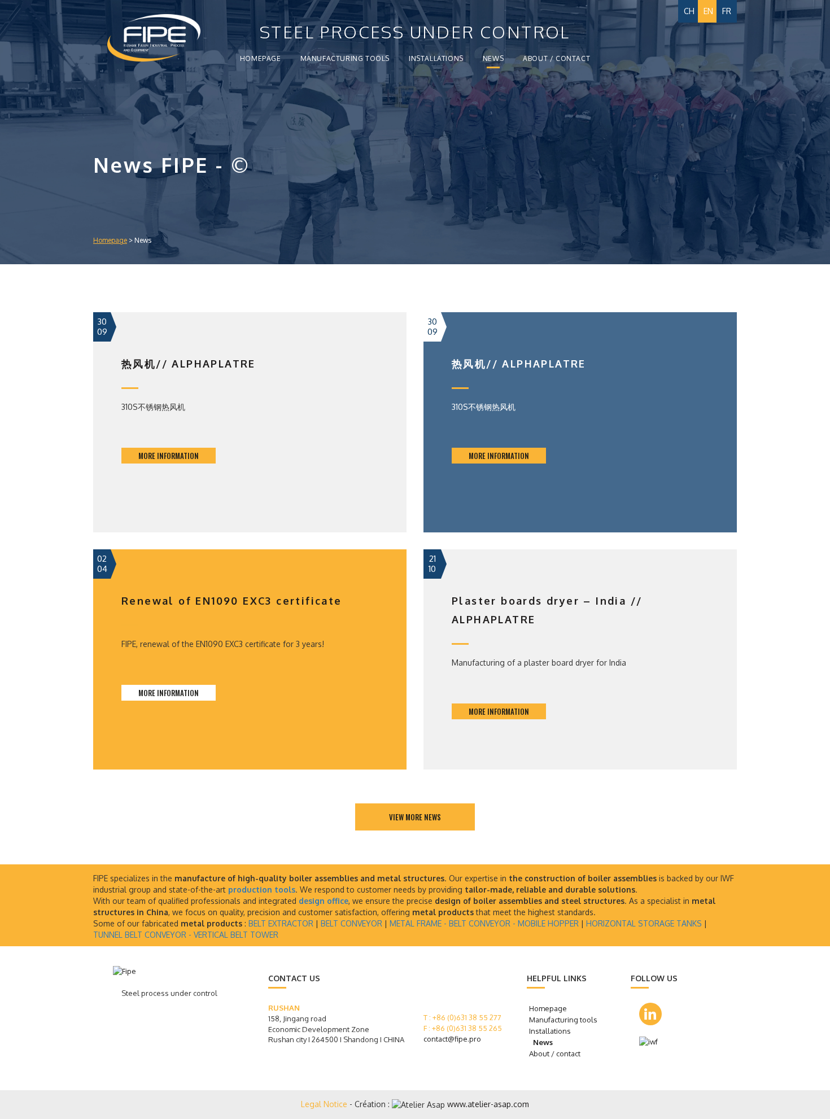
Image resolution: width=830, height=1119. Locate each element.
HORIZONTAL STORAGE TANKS (644, 923)
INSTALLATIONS (436, 58)
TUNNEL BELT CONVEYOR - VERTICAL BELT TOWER (185, 934)
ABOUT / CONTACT (556, 58)
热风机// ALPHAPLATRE (188, 363)
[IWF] (652, 1042)
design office (323, 901)
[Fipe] (139, 38)
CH (689, 11)
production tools (261, 889)
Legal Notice (325, 1104)
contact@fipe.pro (452, 1038)
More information (168, 455)
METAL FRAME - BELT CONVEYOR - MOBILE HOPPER (484, 923)
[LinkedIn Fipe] (650, 1014)
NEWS (493, 58)
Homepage (260, 58)
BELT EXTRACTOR (280, 923)
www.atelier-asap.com (488, 1104)
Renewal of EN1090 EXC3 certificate (231, 601)
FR (726, 11)
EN (708, 11)
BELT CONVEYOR (351, 923)
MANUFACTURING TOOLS (345, 58)
